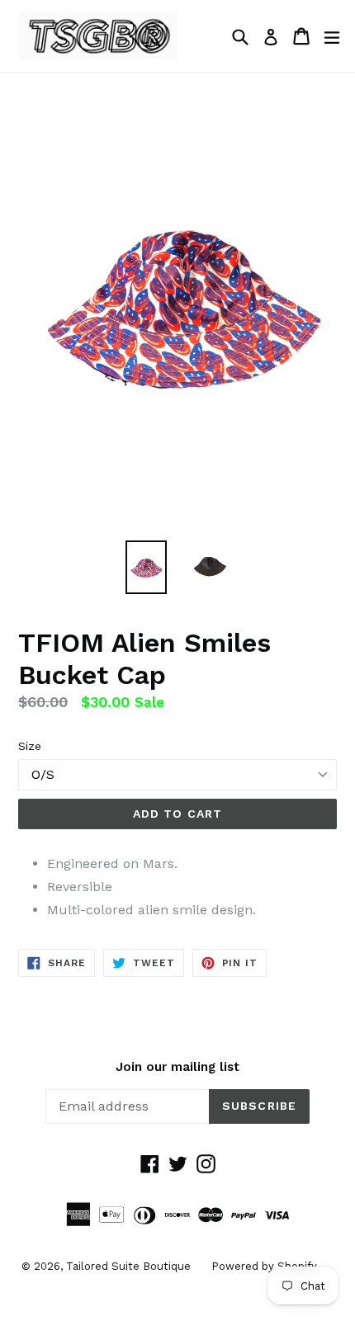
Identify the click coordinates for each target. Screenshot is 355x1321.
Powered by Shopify (264, 1266)
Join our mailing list (177, 1066)
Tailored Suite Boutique (128, 1266)
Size (29, 745)
